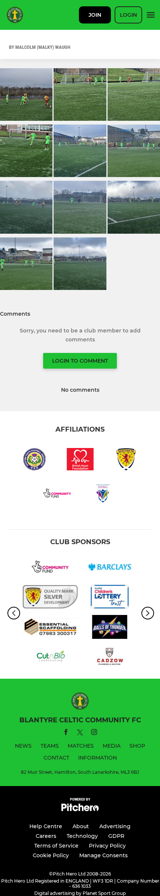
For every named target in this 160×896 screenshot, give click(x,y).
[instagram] (94, 733)
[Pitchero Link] (80, 809)
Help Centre (45, 826)
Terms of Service (56, 845)
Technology (82, 836)
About (81, 826)
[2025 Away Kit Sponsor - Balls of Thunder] (110, 628)
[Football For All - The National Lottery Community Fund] (50, 568)
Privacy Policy (107, 845)
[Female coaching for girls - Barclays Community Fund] (110, 568)
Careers (46, 836)
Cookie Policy (51, 855)
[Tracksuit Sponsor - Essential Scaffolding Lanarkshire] (50, 628)
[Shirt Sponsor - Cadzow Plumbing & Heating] (110, 658)
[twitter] (80, 733)
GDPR (116, 836)
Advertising (115, 826)
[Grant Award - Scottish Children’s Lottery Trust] (110, 598)
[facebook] (66, 733)
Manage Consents (103, 855)
